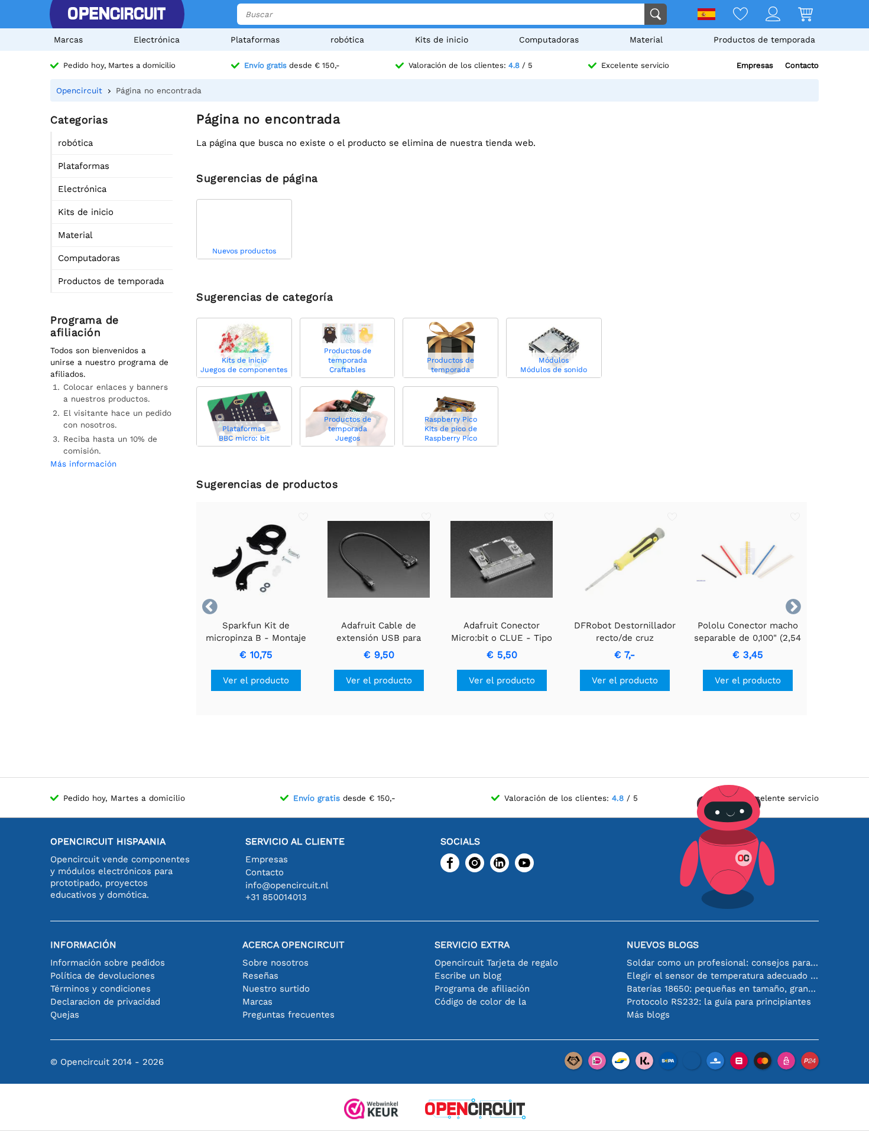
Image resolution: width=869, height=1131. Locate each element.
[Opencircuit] (116, 14)
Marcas (68, 39)
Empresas (755, 65)
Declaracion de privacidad (105, 1001)
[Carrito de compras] (796, 15)
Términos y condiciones (100, 988)
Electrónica (157, 39)
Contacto (802, 65)
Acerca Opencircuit (293, 944)
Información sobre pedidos (107, 962)
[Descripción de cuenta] (764, 15)
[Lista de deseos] (731, 15)
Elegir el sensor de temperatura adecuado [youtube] (723, 975)
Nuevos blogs (663, 944)
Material (646, 39)
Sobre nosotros (275, 962)
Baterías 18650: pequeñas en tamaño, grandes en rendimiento (723, 988)
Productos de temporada (764, 39)
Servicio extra (472, 944)
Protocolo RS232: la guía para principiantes (719, 1001)
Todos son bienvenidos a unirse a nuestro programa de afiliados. (109, 362)
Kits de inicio (441, 39)
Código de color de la (480, 1001)
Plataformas (255, 39)
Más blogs (648, 1014)
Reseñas (260, 975)
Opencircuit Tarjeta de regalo (496, 962)
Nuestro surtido (276, 988)
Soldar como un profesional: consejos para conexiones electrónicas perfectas (723, 962)
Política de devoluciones (102, 975)
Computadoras (549, 39)
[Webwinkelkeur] (371, 1110)
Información (83, 944)
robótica (347, 39)
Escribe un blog (467, 975)
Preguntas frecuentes (288, 1014)
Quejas (64, 1014)
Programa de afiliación (482, 988)
